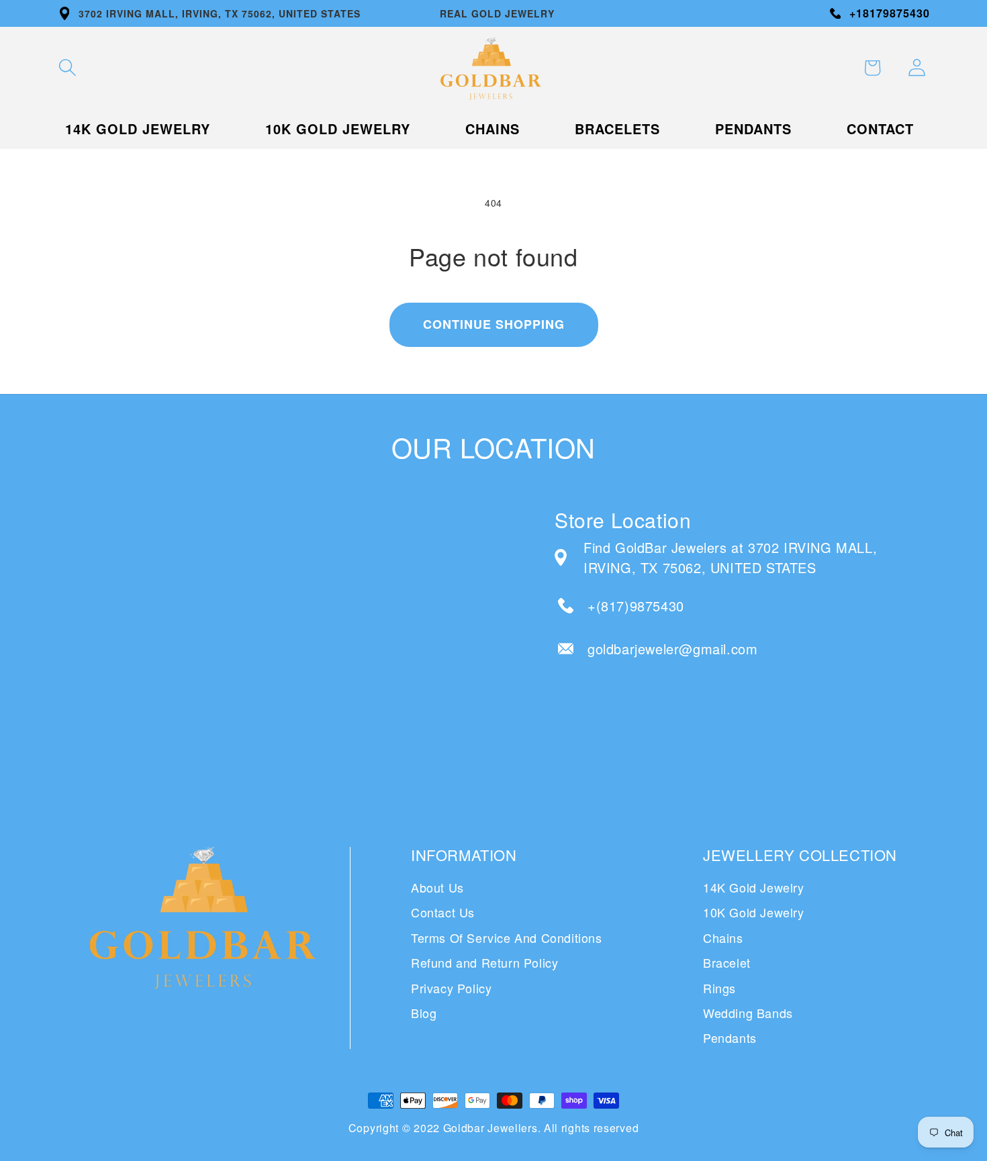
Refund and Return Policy (484, 962)
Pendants (730, 1037)
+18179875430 (889, 13)
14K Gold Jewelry (753, 887)
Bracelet (727, 962)
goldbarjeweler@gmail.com (672, 648)
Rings (719, 988)
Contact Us (443, 912)
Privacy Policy (451, 988)
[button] (67, 68)
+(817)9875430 (636, 605)
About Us (437, 887)
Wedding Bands (748, 1012)
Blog (423, 1012)
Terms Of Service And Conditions (506, 937)
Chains (723, 937)
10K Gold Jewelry (753, 912)
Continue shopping (494, 324)
